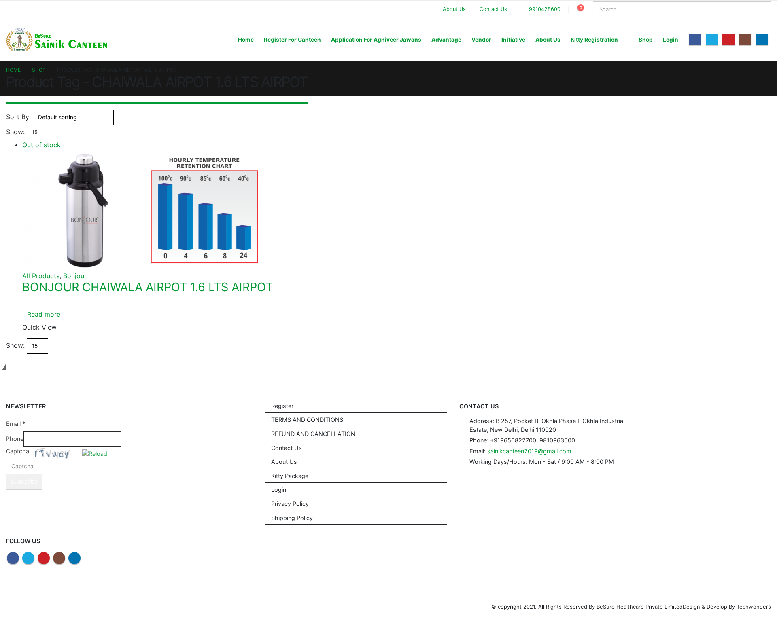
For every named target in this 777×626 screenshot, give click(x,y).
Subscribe (24, 481)
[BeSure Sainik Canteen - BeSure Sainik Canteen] (56, 39)
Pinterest (44, 558)
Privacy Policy (290, 503)
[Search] (762, 9)
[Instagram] (745, 39)
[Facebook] (695, 39)
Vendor (481, 39)
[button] (95, 452)
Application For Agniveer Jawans (376, 39)
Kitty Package (289, 475)
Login (670, 39)
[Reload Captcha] (94, 452)
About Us (454, 9)
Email (15, 423)
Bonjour (75, 276)
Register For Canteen (292, 39)
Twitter (28, 558)
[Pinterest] (728, 39)
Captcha (17, 451)
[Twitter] (712, 39)
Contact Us (493, 9)
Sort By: (18, 117)
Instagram (59, 558)
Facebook (13, 558)
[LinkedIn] (762, 39)
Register (282, 405)
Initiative (513, 39)
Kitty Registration (594, 39)
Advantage (446, 39)
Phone (14, 438)
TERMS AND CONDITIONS (307, 419)
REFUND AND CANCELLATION (313, 433)
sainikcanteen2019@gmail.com (529, 451)
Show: (15, 132)
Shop (646, 39)
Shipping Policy (292, 517)
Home (246, 39)
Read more (43, 314)
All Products (40, 276)
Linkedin (74, 558)
